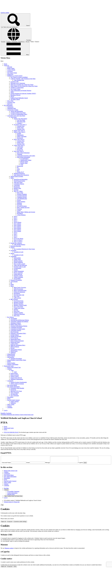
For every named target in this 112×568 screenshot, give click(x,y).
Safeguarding (17, 258)
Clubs (12, 370)
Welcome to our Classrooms (17, 83)
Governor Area (11, 102)
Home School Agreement (17, 340)
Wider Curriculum (21, 136)
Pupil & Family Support (13, 400)
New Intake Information (13, 386)
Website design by (12, 502)
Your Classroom (14, 392)
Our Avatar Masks (18, 238)
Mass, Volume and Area (23, 207)
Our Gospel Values (15, 89)
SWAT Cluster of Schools (17, 383)
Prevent (12, 348)
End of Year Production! (23, 152)
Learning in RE (14, 81)
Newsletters (10, 397)
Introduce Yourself (18, 302)
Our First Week (21, 120)
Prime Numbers (21, 201)
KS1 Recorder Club (19, 295)
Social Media (17, 278)
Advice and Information (16, 111)
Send (85, 462)
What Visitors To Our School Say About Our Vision (23, 86)
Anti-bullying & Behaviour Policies (19, 320)
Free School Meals (12, 385)
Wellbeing (13, 352)
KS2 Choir (16, 296)
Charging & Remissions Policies (18, 326)
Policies (6, 490)
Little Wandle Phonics (19, 244)
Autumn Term (20, 126)
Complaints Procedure (16, 327)
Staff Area (9, 104)
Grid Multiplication (22, 198)
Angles (19, 210)
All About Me (14, 394)
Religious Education (15, 246)
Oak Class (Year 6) (19, 151)
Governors (10, 71)
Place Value (20, 192)
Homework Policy (15, 342)
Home (5, 64)
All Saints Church (15, 99)
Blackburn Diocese (15, 95)
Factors (19, 200)
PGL (18, 170)
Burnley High (23, 163)
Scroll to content (5, 12)
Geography (13, 250)
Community (10, 380)
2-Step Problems (21, 215)
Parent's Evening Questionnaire (18, 382)
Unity (21, 164)
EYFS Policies (14, 337)
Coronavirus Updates (12, 109)
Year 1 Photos (17, 223)
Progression (17, 186)
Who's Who (10, 101)
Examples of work (18, 252)
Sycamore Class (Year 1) (20, 124)
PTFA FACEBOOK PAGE (11, 432)
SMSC (12, 92)
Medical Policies (14, 346)
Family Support (14, 401)
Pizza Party (17, 311)
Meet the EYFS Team (16, 391)
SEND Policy (14, 351)
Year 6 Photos (17, 231)
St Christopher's (24, 158)
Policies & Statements (19, 292)
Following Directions (19, 314)
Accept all (9, 521)
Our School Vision (12, 72)
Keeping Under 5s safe (20, 266)
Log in (5, 410)
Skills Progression (18, 289)
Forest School (14, 373)
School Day (10, 74)
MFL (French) (14, 299)
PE (18, 167)
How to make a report (19, 263)
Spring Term (20, 127)
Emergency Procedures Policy (18, 333)
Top (2, 504)
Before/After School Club (14, 367)
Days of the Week (18, 306)
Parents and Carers (9, 366)
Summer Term (20, 129)
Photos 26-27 (20, 172)
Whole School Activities (16, 176)
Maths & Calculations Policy (17, 345)
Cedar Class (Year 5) (19, 145)
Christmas (9, 407)
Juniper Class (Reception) (20, 118)
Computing (13, 256)
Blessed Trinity (24, 161)
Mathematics (20, 135)
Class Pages (13, 117)
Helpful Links (17, 188)
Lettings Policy (14, 343)
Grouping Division (22, 195)
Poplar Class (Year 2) (19, 130)
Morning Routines (18, 303)
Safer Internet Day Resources (21, 175)
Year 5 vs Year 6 (18, 241)
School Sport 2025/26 (16, 377)
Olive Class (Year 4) (19, 139)
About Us (6, 65)
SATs (18, 169)
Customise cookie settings (20, 521)
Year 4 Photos (17, 228)
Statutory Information (12, 364)
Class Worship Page (19, 80)
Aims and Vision (18, 182)
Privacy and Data (18, 272)
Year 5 (15, 218)
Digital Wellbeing (18, 262)
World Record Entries (19, 181)
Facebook (8, 413)
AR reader (19, 148)
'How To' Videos (18, 191)
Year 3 (15, 221)
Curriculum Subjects (15, 330)
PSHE (12, 284)
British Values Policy (15, 324)
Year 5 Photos (17, 229)
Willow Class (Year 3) (19, 132)
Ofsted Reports (11, 354)
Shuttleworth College (25, 160)
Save (15, 566)
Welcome (9, 67)
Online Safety (17, 259)
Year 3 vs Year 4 (18, 240)
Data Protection (14, 332)
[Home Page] (17, 414)
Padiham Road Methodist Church (19, 98)
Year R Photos (17, 222)
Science (12, 247)
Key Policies (10, 317)
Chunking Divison (22, 197)
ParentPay (3, 413)
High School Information (23, 157)
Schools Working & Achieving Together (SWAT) (23, 93)
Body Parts (17, 315)
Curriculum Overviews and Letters (26, 155)
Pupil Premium (11, 355)
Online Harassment (19, 271)
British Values (10, 68)
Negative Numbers (22, 194)
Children (9, 369)
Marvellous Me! (21, 121)
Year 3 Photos (17, 226)
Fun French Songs (18, 300)
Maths (12, 178)
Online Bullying (18, 274)
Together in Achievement (17, 87)
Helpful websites (18, 261)
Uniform (9, 406)
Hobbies (16, 309)
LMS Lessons (17, 298)
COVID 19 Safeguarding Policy (18, 114)
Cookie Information (12, 493)
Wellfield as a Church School (14, 75)
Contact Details (11, 69)
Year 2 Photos (17, 225)
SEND (9, 361)
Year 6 (15, 216)
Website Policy (11, 494)
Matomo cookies (9, 548)
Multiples (19, 203)
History (12, 253)
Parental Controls (18, 275)
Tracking (16, 189)
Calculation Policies (19, 184)
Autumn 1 (19, 123)
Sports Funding (11, 363)
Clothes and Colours (19, 308)
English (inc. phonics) (16, 243)
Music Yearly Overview (20, 287)
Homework (20, 138)
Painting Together (18, 312)
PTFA (8, 398)
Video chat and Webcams (20, 265)
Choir (15, 372)
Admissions (10, 107)
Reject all (3, 521)
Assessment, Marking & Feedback (19, 321)
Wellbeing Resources (19, 173)
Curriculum (20, 146)
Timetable (19, 154)
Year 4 (15, 219)
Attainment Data (11, 108)
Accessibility (13, 318)
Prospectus (13, 389)
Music (12, 286)
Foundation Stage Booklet (17, 388)
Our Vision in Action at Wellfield (19, 77)
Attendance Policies (15, 323)
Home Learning (14, 375)
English (19, 133)
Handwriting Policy (15, 339)
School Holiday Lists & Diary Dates (16, 360)
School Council (14, 376)
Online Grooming (18, 277)
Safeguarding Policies (16, 349)
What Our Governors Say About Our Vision (21, 84)
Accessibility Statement (13, 491)
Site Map (6, 488)
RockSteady (17, 293)
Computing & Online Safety (17, 329)
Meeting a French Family (20, 305)
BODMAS (20, 213)
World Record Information (20, 179)
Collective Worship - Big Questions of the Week (22, 78)
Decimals (19, 204)
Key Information (8, 105)
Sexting (16, 269)
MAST (12, 96)
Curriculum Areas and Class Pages (16, 115)
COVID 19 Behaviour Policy (18, 112)
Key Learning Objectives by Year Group (24, 249)
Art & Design (14, 281)
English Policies (14, 335)
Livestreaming (17, 268)
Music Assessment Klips (20, 290)
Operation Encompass (16, 358)
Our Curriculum (14, 395)
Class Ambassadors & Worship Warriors (20, 90)
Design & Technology (16, 280)
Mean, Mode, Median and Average (26, 212)
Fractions (19, 209)
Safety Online (10, 404)
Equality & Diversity (15, 336)
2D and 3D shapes (22, 206)
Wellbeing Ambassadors (16, 379)
